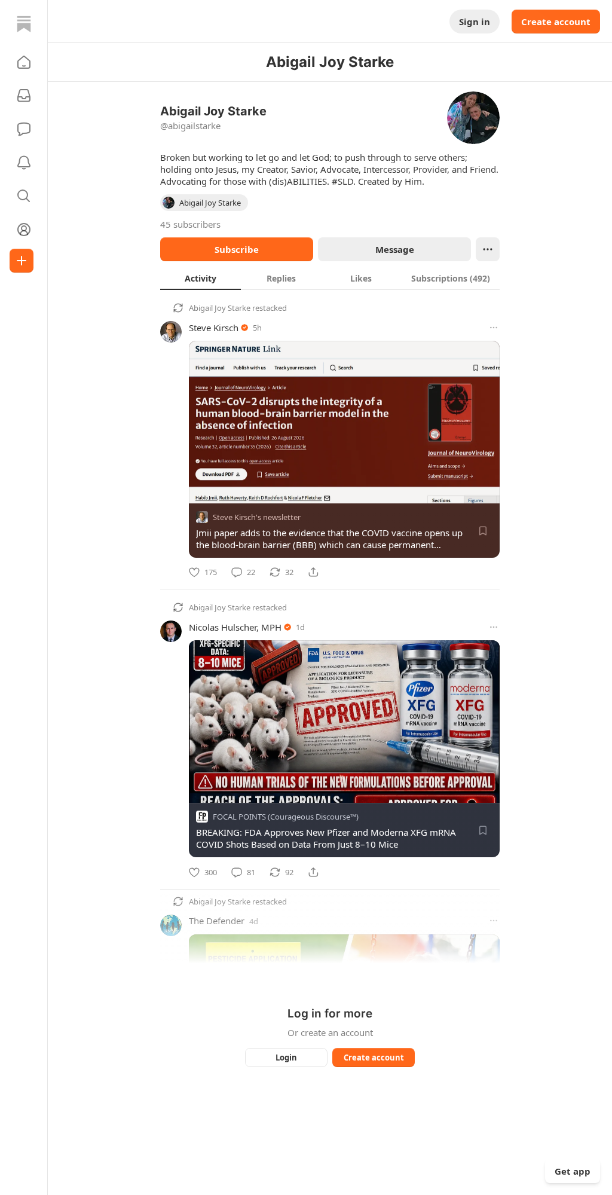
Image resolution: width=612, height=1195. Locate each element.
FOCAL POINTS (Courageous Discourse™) (286, 817)
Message (394, 249)
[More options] (493, 327)
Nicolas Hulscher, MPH (235, 627)
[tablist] (330, 278)
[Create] (21, 261)
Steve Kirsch (213, 328)
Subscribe (237, 249)
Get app (572, 1171)
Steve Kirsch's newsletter (257, 517)
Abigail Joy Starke (219, 307)
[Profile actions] (488, 249)
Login (286, 1057)
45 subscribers (190, 224)
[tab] (200, 278)
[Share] (313, 572)
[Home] (24, 24)
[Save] (482, 530)
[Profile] (24, 229)
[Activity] (24, 162)
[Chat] (24, 129)
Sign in (474, 21)
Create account (555, 21)
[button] (24, 62)
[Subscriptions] (24, 95)
